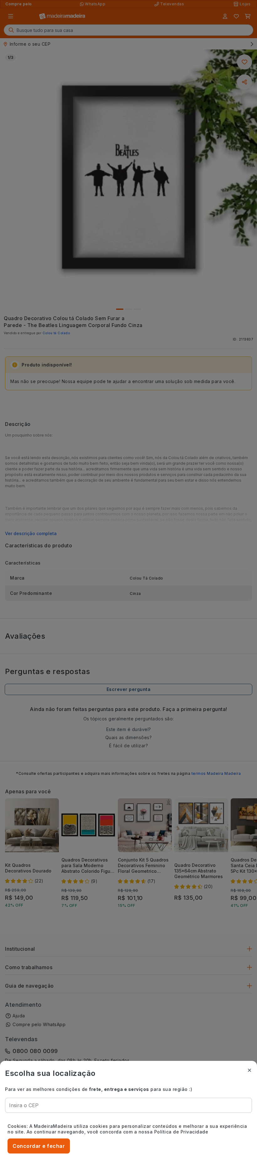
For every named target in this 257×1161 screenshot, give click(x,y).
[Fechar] (249, 1070)
